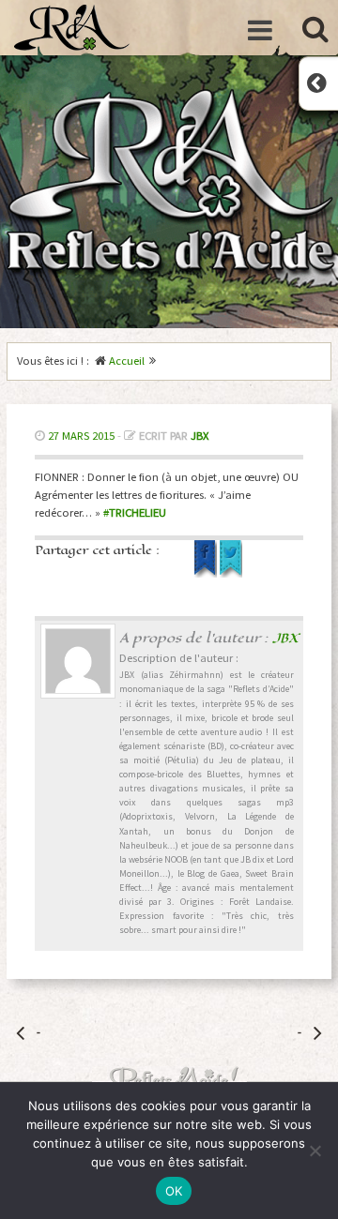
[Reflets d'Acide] (72, 28)
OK (174, 1190)
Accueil (127, 361)
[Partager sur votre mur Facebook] (207, 573)
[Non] (314, 1150)
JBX (199, 436)
